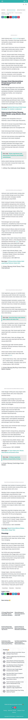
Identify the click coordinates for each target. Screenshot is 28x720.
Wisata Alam (11, 588)
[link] (24, 1)
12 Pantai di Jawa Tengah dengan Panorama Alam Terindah (14, 670)
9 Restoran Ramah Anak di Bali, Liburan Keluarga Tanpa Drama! (15, 653)
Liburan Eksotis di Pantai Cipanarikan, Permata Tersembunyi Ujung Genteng (15, 661)
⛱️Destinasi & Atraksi (11, 9)
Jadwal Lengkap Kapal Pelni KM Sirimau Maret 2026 (15, 657)
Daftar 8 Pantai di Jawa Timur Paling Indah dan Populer (15, 691)
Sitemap (14, 712)
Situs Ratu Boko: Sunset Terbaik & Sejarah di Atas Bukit (14, 674)
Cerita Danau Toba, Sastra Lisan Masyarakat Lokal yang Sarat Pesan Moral (7, 642)
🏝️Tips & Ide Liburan (21, 9)
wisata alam (15, 38)
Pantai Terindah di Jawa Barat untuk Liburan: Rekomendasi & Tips (15, 682)
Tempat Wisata (5, 588)
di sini (10, 355)
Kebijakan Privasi (20, 710)
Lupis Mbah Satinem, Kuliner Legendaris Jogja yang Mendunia (14, 687)
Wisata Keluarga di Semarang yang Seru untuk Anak (20, 614)
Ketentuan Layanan (12, 710)
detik (17, 241)
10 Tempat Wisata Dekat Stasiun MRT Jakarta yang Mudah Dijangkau (7, 614)
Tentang (5, 710)
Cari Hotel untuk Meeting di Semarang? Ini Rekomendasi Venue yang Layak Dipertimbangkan (20, 642)
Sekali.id (13, 716)
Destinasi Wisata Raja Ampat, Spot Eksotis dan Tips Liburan (7, 628)
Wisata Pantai (18, 588)
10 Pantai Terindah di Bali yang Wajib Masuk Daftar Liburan (15, 678)
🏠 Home (3, 9)
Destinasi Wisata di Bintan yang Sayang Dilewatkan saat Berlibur (20, 628)
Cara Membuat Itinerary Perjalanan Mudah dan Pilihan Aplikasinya (14, 665)
